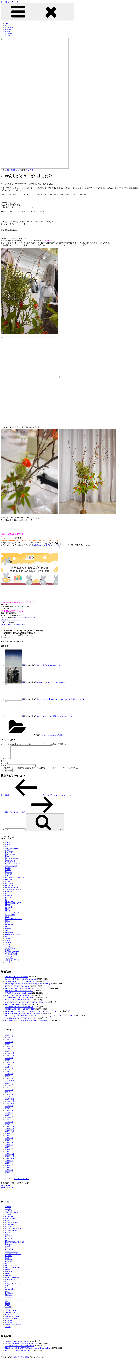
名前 (4, 761)
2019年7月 (9, 1138)
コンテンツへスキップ (9, 2)
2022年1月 (9, 1078)
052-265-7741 (6, 1185)
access (7, 35)
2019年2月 (9, 1149)
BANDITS (9, 852)
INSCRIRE (9, 885)
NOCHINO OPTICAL (13, 919)
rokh (6, 926)
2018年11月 (9, 1156)
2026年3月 (9, 1046)
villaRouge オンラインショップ (46, 545)
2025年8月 (9, 1060)
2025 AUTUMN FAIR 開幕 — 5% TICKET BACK (55, 716)
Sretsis (7, 938)
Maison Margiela (11, 901)
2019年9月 (9, 1133)
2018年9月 (9, 1161)
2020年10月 (9, 1103)
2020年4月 (9, 1117)
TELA (7, 944)
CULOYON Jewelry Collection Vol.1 (18, 995)
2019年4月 (9, 1145)
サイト (3, 765)
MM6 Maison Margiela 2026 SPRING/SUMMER (22, 1013)
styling (7, 940)
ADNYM (8, 846)
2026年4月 (9, 1044)
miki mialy (9, 907)
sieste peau (9, 932)
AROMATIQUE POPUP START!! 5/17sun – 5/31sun (24, 1002)
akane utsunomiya (11, 848)
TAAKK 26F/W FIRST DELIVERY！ (19, 981)
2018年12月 (9, 1154)
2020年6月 (9, 1113)
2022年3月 (9, 1074)
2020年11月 (9, 1101)
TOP (7, 23)
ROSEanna (9, 928)
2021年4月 (9, 1090)
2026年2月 (9, 1049)
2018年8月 (9, 1163)
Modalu (8, 911)
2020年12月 (9, 1099)
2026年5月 (9, 1042)
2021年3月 (9, 1092)
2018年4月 (9, 1172)
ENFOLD (8, 872)
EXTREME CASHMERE (14, 877)
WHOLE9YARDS (11, 954)
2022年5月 (9, 1071)
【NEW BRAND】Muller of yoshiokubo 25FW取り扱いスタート (60, 699)
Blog (23, 665)
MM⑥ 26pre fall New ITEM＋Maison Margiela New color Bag (27, 984)
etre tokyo (8, 874)
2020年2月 (9, 1122)
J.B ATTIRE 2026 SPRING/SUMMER (19, 1007)
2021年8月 (9, 1085)
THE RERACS (10, 946)
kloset (7, 893)
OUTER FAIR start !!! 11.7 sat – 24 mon (50, 682)
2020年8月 (9, 1108)
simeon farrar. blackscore (13, 934)
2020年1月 (9, 1124)
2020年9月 (9, 1106)
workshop (8, 33)
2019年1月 (9, 1151)
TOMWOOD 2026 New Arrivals (16, 977)
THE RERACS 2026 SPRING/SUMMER (20, 1009)
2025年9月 (9, 1058)
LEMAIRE (9, 897)
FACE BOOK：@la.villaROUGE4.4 (14, 624)
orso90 (7, 921)
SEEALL (8, 930)
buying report (10, 860)
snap (6, 936)
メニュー (70, 19)
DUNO (7, 868)
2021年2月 (9, 1094)
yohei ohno (9, 958)
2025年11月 (9, 1055)
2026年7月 (9, 1037)
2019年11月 (9, 1129)
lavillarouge (52, 735)
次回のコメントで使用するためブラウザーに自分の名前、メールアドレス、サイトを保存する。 (41, 768)
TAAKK (8, 942)
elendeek (8, 870)
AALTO (8, 844)
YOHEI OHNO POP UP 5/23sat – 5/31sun (20, 997)
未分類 (60, 735)
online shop (9, 27)
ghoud (7, 881)
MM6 (7, 909)
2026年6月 (9, 1039)
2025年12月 (9, 1053)
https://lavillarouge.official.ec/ (24, 617)
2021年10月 (9, 1081)
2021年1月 (9, 1097)
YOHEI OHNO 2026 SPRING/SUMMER (20, 1018)
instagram (8, 29)
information (9, 883)
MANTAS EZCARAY (13, 903)
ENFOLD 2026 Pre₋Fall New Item (18, 986)
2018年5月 (9, 1170)
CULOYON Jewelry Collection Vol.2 (18, 993)
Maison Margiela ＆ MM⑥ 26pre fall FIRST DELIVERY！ (26, 988)
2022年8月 (9, 1065)
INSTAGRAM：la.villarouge (11, 620)
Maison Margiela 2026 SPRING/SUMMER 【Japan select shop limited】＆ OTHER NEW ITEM (40, 1016)
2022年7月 (9, 1067)
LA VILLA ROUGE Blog (20, 1357)
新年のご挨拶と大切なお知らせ (48, 665)
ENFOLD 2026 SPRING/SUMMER (18, 1000)
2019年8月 (9, 1135)
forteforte (8, 879)
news (7, 917)
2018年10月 (9, 1158)
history (7, 31)
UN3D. (7, 950)
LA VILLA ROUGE (21, 1179)
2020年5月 (9, 1115)
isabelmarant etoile (11, 887)
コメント (5, 758)
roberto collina (10, 925)
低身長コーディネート (14, 960)
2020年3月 (9, 1119)
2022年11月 (9, 1062)
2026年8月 (9, 1035)
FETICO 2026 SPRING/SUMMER (17, 1004)
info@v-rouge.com (7, 1187)
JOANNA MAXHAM (13, 889)
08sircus (8, 842)
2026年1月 (9, 1051)
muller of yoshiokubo (12, 913)
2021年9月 (9, 1083)
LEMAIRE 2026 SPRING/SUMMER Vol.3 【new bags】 (27, 1020)
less (6, 899)
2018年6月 (9, 1167)
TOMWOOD (10, 948)
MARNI (8, 905)
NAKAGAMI (10, 915)
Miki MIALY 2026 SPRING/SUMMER (19, 991)
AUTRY (8, 850)
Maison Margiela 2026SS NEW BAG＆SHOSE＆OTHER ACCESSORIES (32, 1011)
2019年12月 (9, 1126)
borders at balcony (11, 858)
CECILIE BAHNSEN (13, 864)
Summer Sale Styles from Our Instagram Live (21, 979)
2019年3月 (9, 1147)
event (7, 876)
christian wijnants (11, 866)
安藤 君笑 (29, 170)
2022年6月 (9, 1069)
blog (6, 25)
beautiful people (10, 854)
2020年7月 (9, 1110)
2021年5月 (9, 1087)
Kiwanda (8, 891)
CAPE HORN (10, 862)
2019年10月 (9, 1131)
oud (6, 923)
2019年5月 (9, 1142)
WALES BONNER (12, 952)
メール (4, 763)
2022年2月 (9, 1076)
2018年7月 (9, 1165)
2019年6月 (9, 1140)
